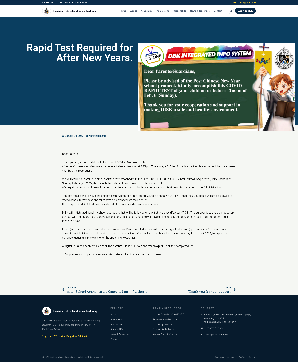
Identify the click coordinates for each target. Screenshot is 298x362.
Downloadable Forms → (165, 319)
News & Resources (200, 10)
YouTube (242, 357)
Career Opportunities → (165, 334)
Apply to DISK (245, 10)
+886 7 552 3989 (212, 328)
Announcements (97, 135)
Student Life (179, 10)
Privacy (252, 357)
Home (123, 10)
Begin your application (244, 2)
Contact (218, 10)
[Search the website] (231, 11)
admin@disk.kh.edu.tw (214, 334)
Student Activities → (163, 329)
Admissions (163, 10)
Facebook (219, 357)
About (133, 10)
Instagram (231, 357)
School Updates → (162, 324)
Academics (147, 10)
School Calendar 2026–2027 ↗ (169, 314)
